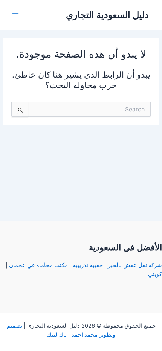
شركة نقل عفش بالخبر (135, 265)
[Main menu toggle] (15, 15)
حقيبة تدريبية (88, 265)
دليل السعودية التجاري (107, 14)
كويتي (155, 274)
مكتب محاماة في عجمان (38, 265)
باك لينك (57, 334)
